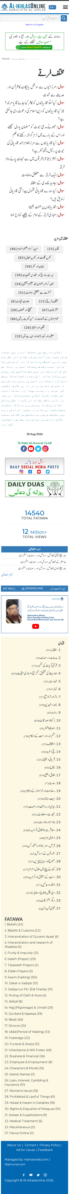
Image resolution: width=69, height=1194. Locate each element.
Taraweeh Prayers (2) (22, 965)
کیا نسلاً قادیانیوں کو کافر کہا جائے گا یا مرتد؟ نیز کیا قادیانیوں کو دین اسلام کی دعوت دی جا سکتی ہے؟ (34, 110)
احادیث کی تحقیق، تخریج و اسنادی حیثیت (36, 673)
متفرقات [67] (50, 310)
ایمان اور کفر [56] (34, 266)
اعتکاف (51, 744)
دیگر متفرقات (48, 900)
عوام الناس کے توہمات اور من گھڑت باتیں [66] (34, 318)
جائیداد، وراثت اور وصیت (42, 806)
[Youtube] (31, 448)
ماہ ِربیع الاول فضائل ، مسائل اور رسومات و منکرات (42, 568)
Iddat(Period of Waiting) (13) (27, 1032)
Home (5, 58)
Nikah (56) (14, 1019)
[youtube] (34, 614)
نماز (54, 689)
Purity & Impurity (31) (21, 953)
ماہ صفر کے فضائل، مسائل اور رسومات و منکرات (43, 561)
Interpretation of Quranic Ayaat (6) (32, 936)
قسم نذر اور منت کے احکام (42, 736)
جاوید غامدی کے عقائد (43, 182)
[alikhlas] (23, 7)
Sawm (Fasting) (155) (21, 977)
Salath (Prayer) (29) (20, 959)
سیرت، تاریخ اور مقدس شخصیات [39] (34, 275)
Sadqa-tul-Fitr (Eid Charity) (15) (29, 989)
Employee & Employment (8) (28, 1062)
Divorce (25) (15, 1025)
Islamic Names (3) (20, 1074)
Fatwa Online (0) (19, 1133)
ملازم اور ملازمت (47, 822)
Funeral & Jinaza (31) (22, 1044)
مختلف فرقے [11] (48, 301)
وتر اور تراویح (50, 696)
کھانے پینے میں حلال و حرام (42, 869)
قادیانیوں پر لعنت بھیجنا (42, 206)
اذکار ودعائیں (48, 884)
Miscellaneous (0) (20, 1127)
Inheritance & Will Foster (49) (28, 1050)
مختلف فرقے (19, 58)
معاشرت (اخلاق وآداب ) (42, 830)
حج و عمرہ (51, 751)
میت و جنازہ (49, 798)
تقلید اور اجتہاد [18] (34, 327)
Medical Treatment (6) (23, 1121)
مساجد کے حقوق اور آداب (42, 877)
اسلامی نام (50, 837)
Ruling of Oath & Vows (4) (25, 995)
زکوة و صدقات (47, 720)
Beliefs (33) (14, 924)
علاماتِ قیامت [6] (20, 301)
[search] (64, 18)
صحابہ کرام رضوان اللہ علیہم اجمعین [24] (34, 283)
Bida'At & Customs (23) (23, 930)
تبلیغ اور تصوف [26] (21, 310)
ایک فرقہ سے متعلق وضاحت (39, 175)
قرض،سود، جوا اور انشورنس (41, 845)
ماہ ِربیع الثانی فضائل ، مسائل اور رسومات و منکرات (42, 555)
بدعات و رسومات (48, 657)
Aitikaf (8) (14, 1001)
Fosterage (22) (17, 1038)
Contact (30, 1145)
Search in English (34, 24)
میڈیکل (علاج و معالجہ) (43, 892)
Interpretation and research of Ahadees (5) (29, 945)
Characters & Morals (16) (24, 1068)
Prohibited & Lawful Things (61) (30, 1096)
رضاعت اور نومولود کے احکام (40, 790)
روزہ (54, 712)
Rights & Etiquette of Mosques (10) (33, 1109)
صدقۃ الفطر (50, 728)
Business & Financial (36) (25, 1056)
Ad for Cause (26, 1150)
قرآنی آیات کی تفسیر (46, 665)
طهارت (52, 681)
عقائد (53, 649)
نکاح (53, 767)
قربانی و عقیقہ (49, 759)
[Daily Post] (34, 466)
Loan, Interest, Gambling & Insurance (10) (26, 1082)
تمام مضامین (7, 574)
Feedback (45, 1150)
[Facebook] (24, 448)
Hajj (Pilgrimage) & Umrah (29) (29, 1007)
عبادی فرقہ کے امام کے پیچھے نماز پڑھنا (33, 214)
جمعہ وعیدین (50, 704)
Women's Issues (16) (21, 1091)
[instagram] (45, 448)
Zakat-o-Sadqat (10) (21, 983)
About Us (14, 1145)
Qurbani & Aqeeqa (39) (23, 1013)
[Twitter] (38, 448)
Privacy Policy (50, 1145)
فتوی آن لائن (50, 908)
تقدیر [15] (53, 248)
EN (51, 7)
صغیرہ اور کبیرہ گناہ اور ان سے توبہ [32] (34, 336)
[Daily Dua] (34, 488)
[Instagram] (45, 1175)
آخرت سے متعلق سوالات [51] (34, 292)
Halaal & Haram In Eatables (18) (30, 1103)
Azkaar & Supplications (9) (26, 1115)
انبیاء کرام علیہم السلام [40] (24, 248)
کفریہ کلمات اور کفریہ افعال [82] (34, 257)
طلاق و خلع (50, 775)
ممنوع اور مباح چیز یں (44, 861)
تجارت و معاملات (46, 814)
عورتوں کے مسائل (45, 853)
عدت (53, 783)
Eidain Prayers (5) (19, 971)
